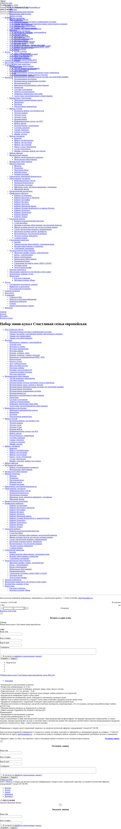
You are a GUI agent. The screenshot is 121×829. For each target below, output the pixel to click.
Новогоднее (14, 50)
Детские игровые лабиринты (26, 236)
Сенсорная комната (17, 37)
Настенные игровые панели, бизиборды (30, 231)
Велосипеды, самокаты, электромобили (25, 342)
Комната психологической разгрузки (29, 221)
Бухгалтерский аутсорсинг (20, 58)
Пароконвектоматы (22, 261)
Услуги (7, 52)
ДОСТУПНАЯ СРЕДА (18, 7)
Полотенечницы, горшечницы (26, 126)
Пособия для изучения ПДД (20, 370)
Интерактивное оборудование (21, 12)
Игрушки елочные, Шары (24, 280)
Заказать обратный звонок (10, 802)
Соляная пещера (20, 238)
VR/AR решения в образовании (22, 378)
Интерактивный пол (22, 83)
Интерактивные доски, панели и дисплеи (26, 385)
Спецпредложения (12, 60)
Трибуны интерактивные (24, 92)
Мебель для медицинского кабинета (28, 157)
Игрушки (13, 10)
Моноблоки (19, 102)
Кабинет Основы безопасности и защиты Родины (34, 208)
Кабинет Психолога (22, 210)
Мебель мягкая (20, 123)
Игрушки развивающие (18, 349)
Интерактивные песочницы (25, 79)
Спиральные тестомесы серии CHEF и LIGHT (33, 263)
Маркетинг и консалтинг (19, 56)
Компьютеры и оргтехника (20, 14)
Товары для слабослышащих (20, 338)
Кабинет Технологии (22, 212)
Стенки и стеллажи (22, 132)
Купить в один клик (8, 611)
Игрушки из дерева (17, 347)
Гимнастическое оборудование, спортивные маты (34, 244)
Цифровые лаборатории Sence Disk (28, 94)
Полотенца (18, 168)
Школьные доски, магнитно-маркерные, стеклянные (35, 187)
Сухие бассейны (20, 223)
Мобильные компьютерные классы (28, 100)
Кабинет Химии (20, 217)
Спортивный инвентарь (19, 39)
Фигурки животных (17, 374)
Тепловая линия (20, 265)
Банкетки (18, 138)
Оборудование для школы (19, 31)
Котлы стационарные (22, 257)
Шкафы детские (20, 134)
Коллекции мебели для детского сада (29, 111)
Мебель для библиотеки (23, 140)
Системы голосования (23, 90)
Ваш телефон (5, 638)
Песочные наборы (16, 368)
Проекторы (18, 87)
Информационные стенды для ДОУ (28, 121)
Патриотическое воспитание (20, 33)
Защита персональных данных (21, 75)
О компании (10, 65)
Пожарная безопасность (23, 183)
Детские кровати (21, 113)
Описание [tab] (9, 681)
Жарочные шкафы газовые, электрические (31, 253)
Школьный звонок (21, 189)
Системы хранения (22, 128)
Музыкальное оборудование (20, 24)
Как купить (9, 63)
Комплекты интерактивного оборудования (31, 85)
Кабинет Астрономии (23, 195)
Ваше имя (4, 632)
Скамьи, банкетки (21, 130)
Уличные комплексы (17, 43)
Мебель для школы (17, 18)
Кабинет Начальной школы (25, 206)
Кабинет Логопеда (21, 204)
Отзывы (12, 73)
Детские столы (20, 115)
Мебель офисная (16, 20)
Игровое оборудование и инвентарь (28, 246)
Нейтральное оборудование (25, 259)
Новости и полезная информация (22, 69)
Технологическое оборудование (22, 41)
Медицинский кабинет (18, 22)
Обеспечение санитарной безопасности (25, 29)
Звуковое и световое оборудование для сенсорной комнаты (38, 225)
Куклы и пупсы (15, 361)
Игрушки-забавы (16, 351)
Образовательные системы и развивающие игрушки (30, 332)
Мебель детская (15, 16)
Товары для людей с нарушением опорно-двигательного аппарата (36, 334)
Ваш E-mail (4, 643)
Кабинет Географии (22, 200)
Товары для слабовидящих (20, 336)
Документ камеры (16, 380)
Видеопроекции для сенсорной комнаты (30, 234)
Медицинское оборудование (25, 159)
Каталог (8, 5)
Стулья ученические (22, 149)
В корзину (65, 608)
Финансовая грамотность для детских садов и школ (30, 46)
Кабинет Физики (21, 215)
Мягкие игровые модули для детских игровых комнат (36, 227)
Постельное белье (21, 170)
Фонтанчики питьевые (23, 185)
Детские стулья (20, 117)
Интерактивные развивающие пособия (30, 81)
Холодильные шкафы (22, 267)
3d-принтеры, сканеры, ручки (21, 48)
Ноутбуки (18, 104)
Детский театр (15, 344)
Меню (3, 1)
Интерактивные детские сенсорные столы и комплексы (31, 383)
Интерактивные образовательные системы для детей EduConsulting (36, 387)
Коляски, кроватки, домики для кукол (24, 355)
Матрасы (17, 166)
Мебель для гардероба (23, 142)
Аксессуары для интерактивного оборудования (33, 96)
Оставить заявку (112, 739)
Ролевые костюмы (21, 174)
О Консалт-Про (15, 67)
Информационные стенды (24, 181)
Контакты (9, 77)
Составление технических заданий (23, 54)
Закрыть (14, 658)
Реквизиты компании (18, 71)
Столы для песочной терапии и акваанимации (33, 229)
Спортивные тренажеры (24, 248)
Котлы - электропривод (23, 255)
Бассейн (17, 242)
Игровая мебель (20, 119)
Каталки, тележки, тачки (19, 353)
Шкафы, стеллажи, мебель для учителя (29, 151)
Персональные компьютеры (25, 106)
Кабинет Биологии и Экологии (26, 198)
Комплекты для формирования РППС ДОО (27, 357)
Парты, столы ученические (25, 147)
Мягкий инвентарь (17, 27)
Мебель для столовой (22, 145)
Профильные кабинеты (18, 35)
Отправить (5, 658)
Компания (9, 794)
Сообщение (4, 647)
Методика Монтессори (18, 366)
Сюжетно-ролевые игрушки (20, 372)
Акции (7, 792)
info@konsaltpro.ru (85, 598)
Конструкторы (15, 359)
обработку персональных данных (27, 656)
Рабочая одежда (20, 172)
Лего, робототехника (17, 364)
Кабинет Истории (21, 202)
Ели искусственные (22, 278)
